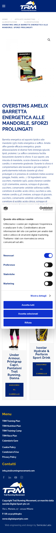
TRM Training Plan (11, 421)
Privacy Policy (9, 457)
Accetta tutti (28, 305)
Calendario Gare (10, 441)
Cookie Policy (9, 447)
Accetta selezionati (28, 313)
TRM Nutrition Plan (11, 426)
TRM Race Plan (9, 436)
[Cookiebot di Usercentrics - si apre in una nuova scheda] (40, 208)
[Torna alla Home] (28, 6)
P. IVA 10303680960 (12, 514)
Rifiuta (28, 322)
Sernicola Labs (44, 525)
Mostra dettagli (39, 295)
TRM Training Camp (12, 431)
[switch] (45, 264)
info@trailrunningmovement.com (18, 471)
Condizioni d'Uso (10, 452)
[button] (3, 6)
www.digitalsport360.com (15, 519)
